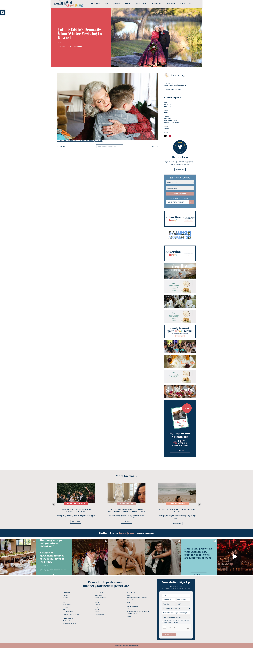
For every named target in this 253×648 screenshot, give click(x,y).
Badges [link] (129, 616)
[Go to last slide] (53, 504)
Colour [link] (97, 602)
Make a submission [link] (132, 609)
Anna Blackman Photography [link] (175, 85)
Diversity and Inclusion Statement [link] (137, 597)
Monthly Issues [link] (99, 614)
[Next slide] (199, 504)
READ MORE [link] (180, 169)
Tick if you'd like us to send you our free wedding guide (176, 622)
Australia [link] (167, 118)
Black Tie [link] (167, 104)
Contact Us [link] (130, 600)
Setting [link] (97, 609)
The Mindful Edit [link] (68, 612)
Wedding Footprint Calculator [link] (72, 614)
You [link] (106, 4)
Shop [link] (182, 4)
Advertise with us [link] (132, 613)
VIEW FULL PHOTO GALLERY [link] (174, 89)
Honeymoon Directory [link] (69, 623)
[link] (2, 12)
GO (191, 202)
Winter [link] (166, 128)
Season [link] (97, 612)
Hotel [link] (166, 112)
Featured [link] (95, 4)
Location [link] (97, 604)
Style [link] (96, 607)
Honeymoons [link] (141, 4)
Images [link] (97, 600)
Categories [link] (98, 595)
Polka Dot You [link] (126, 503)
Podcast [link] (171, 4)
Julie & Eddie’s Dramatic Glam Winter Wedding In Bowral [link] (79, 141)
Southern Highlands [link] (171, 122)
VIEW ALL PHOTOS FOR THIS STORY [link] (109, 146)
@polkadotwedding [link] (145, 534)
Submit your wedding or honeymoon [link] (138, 611)
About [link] (128, 595)
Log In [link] (128, 602)
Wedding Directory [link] (69, 621)
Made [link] (127, 4)
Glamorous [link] (168, 106)
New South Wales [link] (170, 120)
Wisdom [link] (117, 4)
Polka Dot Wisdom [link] (177, 503)
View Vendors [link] (180, 194)
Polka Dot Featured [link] (76, 503)
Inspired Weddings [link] (74, 46)
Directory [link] (157, 4)
